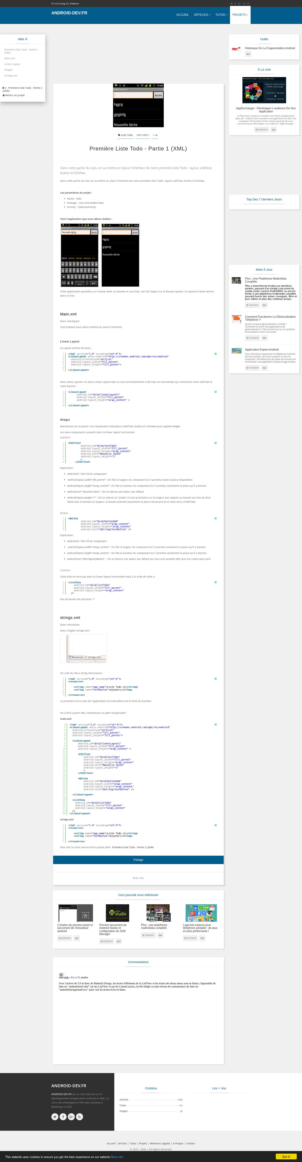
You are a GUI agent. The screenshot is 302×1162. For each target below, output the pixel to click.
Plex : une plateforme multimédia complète (154, 926)
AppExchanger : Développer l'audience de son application (266, 110)
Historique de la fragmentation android (270, 48)
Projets (239, 14)
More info (117, 1156)
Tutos (220, 14)
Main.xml (9, 58)
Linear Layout (12, 64)
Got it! (286, 1156)
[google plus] (71, 1116)
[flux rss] (244, 3)
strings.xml (10, 75)
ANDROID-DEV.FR (61, 1094)
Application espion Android (262, 349)
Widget (8, 69)
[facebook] (235, 3)
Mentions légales (160, 1143)
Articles (201, 14)
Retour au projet (15, 95)
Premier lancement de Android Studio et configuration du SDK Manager (113, 929)
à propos (178, 1143)
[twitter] (232, 3)
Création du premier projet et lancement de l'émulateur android (75, 928)
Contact (190, 1143)
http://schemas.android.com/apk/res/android (138, 356)
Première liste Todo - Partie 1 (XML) (21, 51)
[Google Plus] (239, 3)
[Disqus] (138, 1015)
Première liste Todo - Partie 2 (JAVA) (133, 847)
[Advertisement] (138, 53)
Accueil (182, 14)
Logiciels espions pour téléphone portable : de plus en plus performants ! (200, 928)
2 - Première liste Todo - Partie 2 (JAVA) (22, 89)
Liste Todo (126, 135)
